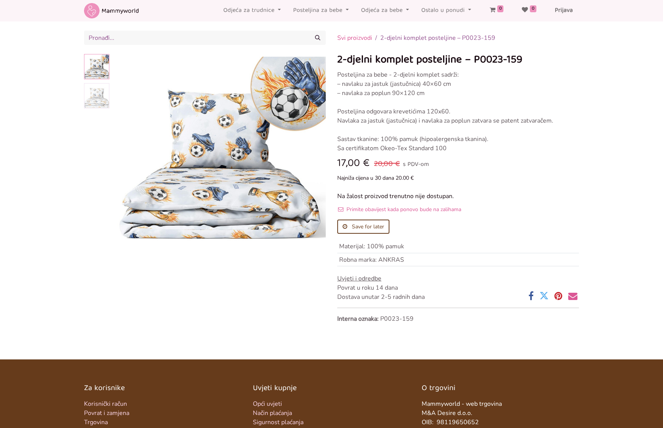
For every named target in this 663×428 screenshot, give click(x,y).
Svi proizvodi (354, 38)
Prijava (564, 10)
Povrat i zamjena (106, 413)
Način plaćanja (272, 413)
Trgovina (96, 422)
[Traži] (318, 38)
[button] (128, 150)
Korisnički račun (105, 404)
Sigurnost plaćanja (278, 422)
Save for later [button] (367, 226)
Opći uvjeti (267, 404)
